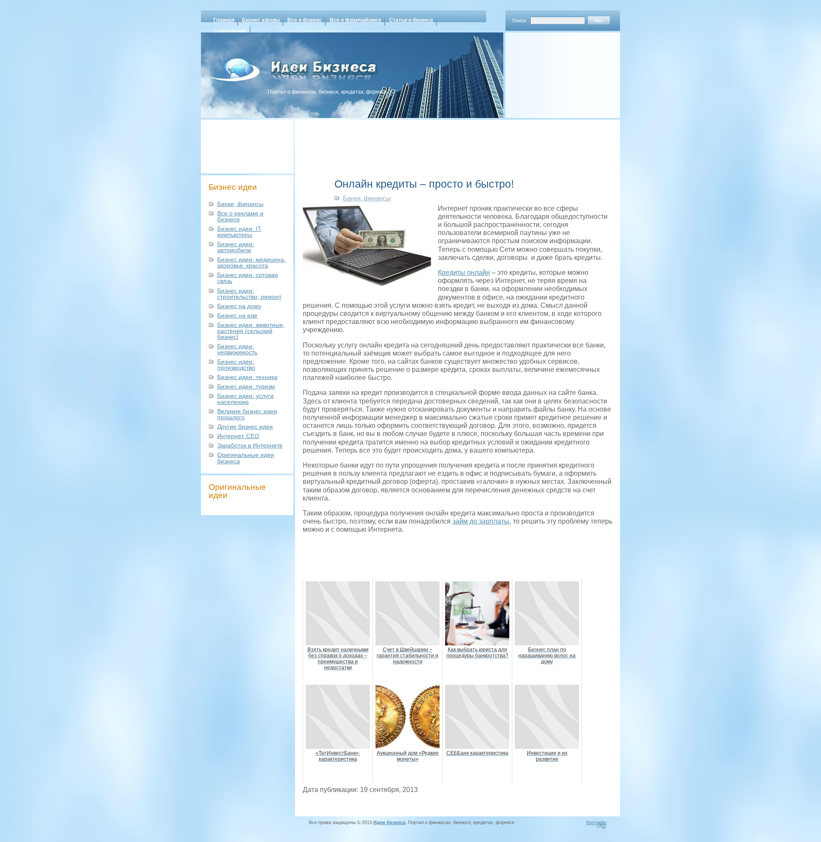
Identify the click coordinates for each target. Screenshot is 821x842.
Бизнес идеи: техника (247, 377)
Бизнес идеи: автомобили (235, 247)
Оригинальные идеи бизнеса (245, 457)
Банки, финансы (240, 203)
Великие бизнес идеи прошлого (247, 414)
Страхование (230, 31)
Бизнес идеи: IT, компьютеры (239, 231)
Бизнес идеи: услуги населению (245, 398)
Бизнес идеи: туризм (246, 386)
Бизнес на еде (237, 315)
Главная (223, 20)
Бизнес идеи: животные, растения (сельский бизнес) (251, 330)
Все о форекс (304, 20)
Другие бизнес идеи (245, 426)
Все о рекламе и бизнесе (240, 216)
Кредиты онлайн (464, 272)
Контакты (596, 822)
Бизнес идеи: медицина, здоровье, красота (251, 262)
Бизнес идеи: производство (236, 364)
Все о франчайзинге (355, 20)
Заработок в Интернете (250, 445)
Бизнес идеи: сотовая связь (247, 277)
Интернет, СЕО (238, 436)
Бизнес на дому (239, 306)
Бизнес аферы (261, 20)
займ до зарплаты (480, 521)
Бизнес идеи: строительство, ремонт (249, 293)
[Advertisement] (551, 72)
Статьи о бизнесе (411, 20)
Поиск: (519, 20)
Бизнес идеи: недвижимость (237, 349)
